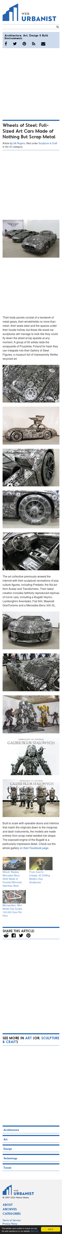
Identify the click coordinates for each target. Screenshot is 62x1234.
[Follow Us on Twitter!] (14, 44)
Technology (10, 1158)
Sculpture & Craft (48, 143)
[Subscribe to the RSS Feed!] (33, 44)
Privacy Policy (10, 1223)
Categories (12, 1213)
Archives (10, 1209)
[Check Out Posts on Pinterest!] (24, 44)
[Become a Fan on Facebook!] (6, 44)
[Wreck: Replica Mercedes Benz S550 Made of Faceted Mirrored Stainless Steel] (14, 863)
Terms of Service (11, 1220)
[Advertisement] (31, 83)
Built (45, 35)
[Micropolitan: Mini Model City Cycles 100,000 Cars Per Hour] (14, 896)
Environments (13, 38)
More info (34, 1231)
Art (25, 35)
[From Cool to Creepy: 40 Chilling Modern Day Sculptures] (41, 863)
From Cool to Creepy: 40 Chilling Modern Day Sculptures (39, 877)
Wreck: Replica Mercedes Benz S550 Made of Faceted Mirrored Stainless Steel (12, 878)
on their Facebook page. (34, 848)
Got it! (50, 1229)
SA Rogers (19, 143)
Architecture (13, 35)
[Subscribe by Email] (43, 44)
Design (33, 35)
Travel (7, 1167)
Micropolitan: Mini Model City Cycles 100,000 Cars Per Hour (12, 910)
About (8, 1205)
